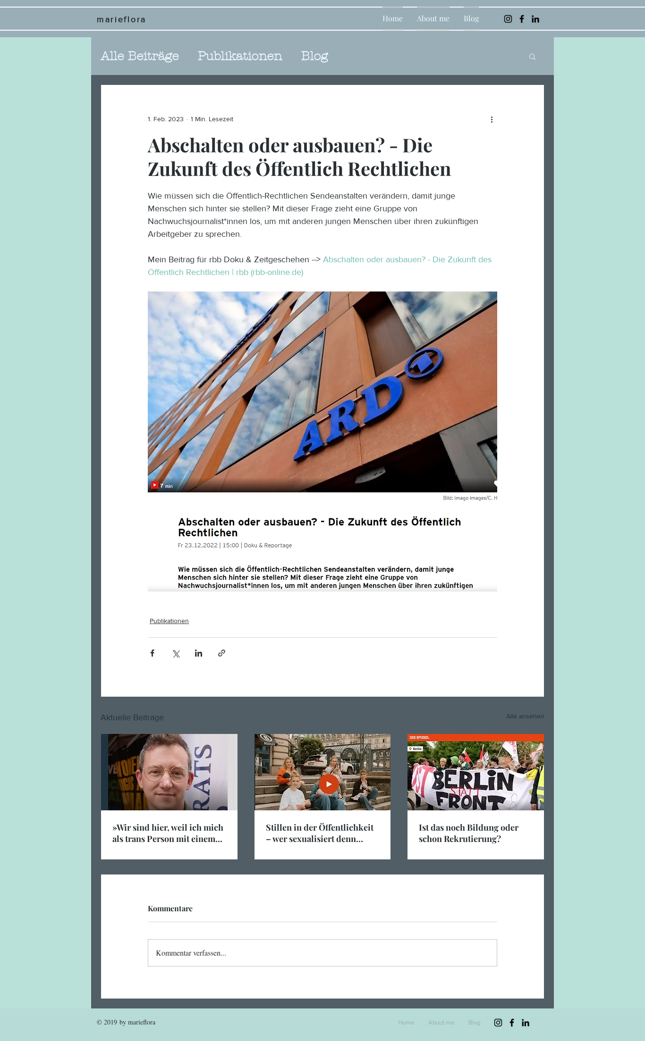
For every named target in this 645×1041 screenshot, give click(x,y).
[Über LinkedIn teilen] (198, 653)
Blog (314, 56)
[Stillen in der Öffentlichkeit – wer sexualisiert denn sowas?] (323, 772)
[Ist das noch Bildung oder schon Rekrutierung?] (475, 772)
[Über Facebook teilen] (152, 653)
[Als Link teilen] (221, 653)
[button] (532, 56)
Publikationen (240, 56)
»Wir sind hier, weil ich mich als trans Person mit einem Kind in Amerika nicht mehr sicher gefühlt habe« (167, 833)
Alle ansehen (525, 716)
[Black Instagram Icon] (508, 19)
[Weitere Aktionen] (491, 119)
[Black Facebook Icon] (522, 19)
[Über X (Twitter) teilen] (175, 653)
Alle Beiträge (140, 56)
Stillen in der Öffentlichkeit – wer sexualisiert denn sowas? (319, 833)
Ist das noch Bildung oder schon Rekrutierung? (468, 833)
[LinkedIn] (535, 19)
